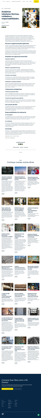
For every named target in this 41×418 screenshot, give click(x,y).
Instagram (16, 403)
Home (4, 1)
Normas (3, 403)
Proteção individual (9, 407)
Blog (27, 1)
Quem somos (3, 401)
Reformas (9, 405)
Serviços (24, 1)
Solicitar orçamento (36, 1)
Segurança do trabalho (10, 403)
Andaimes (9, 400)
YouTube (16, 406)
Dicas (2, 404)
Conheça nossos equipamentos (7, 388)
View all (20, 367)
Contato (30, 1)
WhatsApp (13, 137)
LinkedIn (16, 404)
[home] (2, 1)
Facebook (16, 400)
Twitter (16, 401)
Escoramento (10, 401)
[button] (8, 1)
